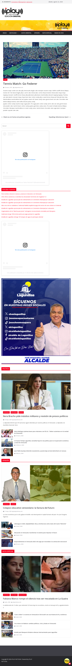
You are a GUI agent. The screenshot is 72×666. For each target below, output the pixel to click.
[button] (17, 33)
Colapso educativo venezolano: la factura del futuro (28, 507)
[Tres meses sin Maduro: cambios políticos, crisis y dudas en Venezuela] (7, 625)
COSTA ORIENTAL (26, 33)
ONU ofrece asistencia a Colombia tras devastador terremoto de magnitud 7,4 (23, 197)
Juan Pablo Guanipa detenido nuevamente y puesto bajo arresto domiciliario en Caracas (40, 451)
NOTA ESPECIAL (47, 33)
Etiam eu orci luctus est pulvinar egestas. (17, 117)
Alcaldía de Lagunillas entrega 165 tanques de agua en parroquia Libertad (22, 217)
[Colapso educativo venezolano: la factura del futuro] (36, 483)
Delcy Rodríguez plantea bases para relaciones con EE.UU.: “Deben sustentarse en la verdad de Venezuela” (41, 432)
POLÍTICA (21, 412)
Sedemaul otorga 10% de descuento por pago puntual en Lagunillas (20, 214)
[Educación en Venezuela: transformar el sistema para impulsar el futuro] (7, 534)
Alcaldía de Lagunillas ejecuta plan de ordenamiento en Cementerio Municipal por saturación (26, 2)
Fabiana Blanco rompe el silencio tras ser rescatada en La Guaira (35, 598)
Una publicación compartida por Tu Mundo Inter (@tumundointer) (25, 272)
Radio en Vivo (59, 33)
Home (5, 79)
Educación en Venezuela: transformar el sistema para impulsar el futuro (35, 533)
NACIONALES (14, 412)
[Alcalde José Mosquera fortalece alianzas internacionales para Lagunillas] (7, 634)
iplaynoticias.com (18, 87)
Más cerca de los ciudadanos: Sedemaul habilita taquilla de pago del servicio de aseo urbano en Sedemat (31, 205)
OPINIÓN (37, 33)
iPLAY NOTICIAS (16, 659)
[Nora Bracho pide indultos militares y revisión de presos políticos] (36, 392)
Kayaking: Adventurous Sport (58, 117)
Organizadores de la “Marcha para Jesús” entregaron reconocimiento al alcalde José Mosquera (28, 211)
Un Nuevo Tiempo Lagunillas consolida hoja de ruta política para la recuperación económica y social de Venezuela (41, 441)
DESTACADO (13, 33)
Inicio (5, 33)
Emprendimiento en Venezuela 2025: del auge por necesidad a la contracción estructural (40, 541)
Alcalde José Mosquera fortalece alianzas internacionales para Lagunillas (35, 632)
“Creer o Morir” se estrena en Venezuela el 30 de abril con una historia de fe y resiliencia (40, 614)
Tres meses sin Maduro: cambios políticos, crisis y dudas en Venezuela (35, 623)
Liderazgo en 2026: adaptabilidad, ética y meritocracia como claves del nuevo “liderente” (40, 524)
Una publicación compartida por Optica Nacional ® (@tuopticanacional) (25, 182)
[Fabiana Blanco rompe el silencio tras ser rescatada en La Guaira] (36, 574)
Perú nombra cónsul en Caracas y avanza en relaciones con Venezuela (21, 194)
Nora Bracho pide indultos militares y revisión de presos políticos (35, 416)
